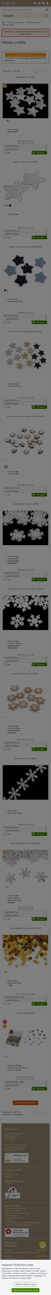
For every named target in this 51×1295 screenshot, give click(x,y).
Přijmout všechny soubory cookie (25, 1290)
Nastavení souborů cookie (25, 1284)
